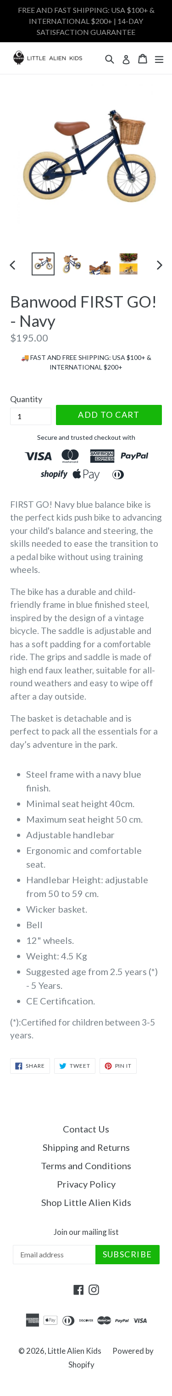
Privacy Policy (86, 1183)
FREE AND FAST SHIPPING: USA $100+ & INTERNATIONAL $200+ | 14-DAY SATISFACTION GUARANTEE (86, 21)
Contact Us (86, 1128)
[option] (43, 264)
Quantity (26, 399)
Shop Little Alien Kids (86, 1202)
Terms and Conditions (86, 1165)
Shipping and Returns (86, 1147)
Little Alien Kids (74, 1351)
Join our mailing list (86, 1232)
